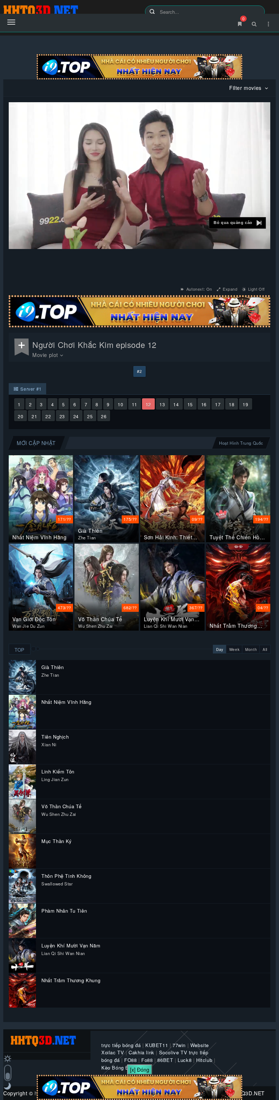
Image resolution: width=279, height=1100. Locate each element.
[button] (237, 223)
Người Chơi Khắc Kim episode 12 (94, 344)
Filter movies (246, 87)
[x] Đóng (139, 1069)
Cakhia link (141, 1052)
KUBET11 (156, 1045)
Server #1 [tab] (30, 389)
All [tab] (265, 649)
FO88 (130, 1060)
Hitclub (204, 1060)
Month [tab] (251, 649)
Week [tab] (234, 649)
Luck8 (184, 1060)
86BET (165, 1060)
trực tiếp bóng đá (121, 1045)
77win (179, 1045)
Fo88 (147, 1060)
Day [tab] (219, 649)
